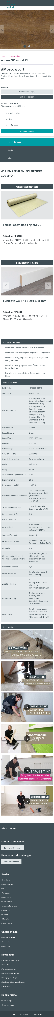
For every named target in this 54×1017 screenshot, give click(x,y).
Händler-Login (7, 1001)
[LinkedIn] (22, 833)
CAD (10, 150)
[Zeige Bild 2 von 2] (29, 46)
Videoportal (6, 910)
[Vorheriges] (2, 29)
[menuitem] (37, 3)
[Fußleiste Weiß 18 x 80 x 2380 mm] (27, 281)
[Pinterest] (7, 833)
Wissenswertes (7, 884)
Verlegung (6, 893)
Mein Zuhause (12, 125)
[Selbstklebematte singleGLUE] (27, 205)
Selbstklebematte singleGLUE (22, 225)
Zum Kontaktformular (12, 848)
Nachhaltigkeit (7, 942)
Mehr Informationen (16, 655)
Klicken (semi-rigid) (27, 91)
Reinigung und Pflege (9, 978)
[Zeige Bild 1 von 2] (25, 46)
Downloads (6, 880)
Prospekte (5, 965)
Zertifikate (6, 986)
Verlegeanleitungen (9, 969)
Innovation (6, 946)
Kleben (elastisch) (27, 97)
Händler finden (26, 131)
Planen (11, 158)
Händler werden (8, 1005)
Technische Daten (9, 382)
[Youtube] (12, 833)
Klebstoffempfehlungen (10, 973)
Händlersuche (7, 902)
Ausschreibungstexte (9, 906)
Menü (3, 5)
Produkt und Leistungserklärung (13, 982)
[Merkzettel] (46, 3)
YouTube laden (39, 655)
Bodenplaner (6, 897)
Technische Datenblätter (11, 960)
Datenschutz (38, 1014)
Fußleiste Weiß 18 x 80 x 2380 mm (24, 301)
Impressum (24, 1014)
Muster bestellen (13, 113)
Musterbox (6, 919)
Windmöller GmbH (8, 937)
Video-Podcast (7, 923)
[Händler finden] (50, 3)
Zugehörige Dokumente (12, 342)
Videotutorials (8, 627)
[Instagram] (17, 833)
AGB (13, 1014)
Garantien (5, 915)
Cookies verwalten (11, 862)
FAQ (3, 889)
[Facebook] (2, 833)
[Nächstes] (52, 29)
